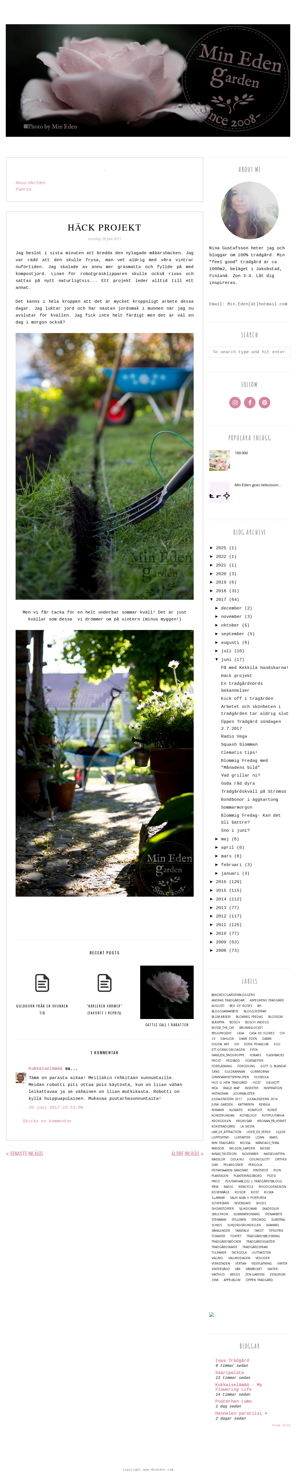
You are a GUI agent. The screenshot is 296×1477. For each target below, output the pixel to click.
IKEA (215, 1088)
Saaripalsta (229, 1373)
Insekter (251, 1088)
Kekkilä (264, 1104)
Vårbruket (254, 1269)
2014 (221, 899)
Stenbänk (219, 1219)
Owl (215, 1164)
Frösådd (233, 1060)
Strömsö (258, 1219)
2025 (221, 548)
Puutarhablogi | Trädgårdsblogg (253, 1181)
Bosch (235, 1022)
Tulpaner (219, 1252)
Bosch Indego (257, 1022)
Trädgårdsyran (255, 1247)
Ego (277, 1044)
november (231, 616)
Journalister (244, 1093)
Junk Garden (222, 1104)
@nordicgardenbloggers (233, 994)
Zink (215, 1280)
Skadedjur (270, 1208)
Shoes (261, 1203)
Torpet (235, 1236)
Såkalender (221, 1230)
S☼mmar (218, 1197)
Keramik (218, 1110)
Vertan (240, 1263)
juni (226, 659)
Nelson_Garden (242, 1148)
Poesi (271, 1175)
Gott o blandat (273, 1066)
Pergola (255, 1164)
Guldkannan (235, 1071)
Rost (255, 1192)
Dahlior (227, 1038)
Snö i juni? (235, 830)
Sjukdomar (248, 1208)
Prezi (216, 1181)
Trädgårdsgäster (260, 1241)
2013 (221, 908)
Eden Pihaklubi (256, 1044)
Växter (272, 1269)
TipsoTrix (276, 1230)
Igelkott (273, 1082)
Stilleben (239, 1219)
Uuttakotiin (261, 1252)
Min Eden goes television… (258, 484)
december (231, 608)
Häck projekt (236, 676)
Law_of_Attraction (226, 1132)
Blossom (275, 1016)
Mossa (245, 1143)
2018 (221, 591)
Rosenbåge (221, 1192)
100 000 (241, 452)
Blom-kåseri (221, 1016)
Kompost (255, 1110)
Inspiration (273, 1088)
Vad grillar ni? (240, 775)
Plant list (24, 189)
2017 (221, 599)
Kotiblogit (248, 1115)
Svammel (273, 1225)
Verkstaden (221, 1263)
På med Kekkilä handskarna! (255, 667)
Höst (257, 1082)
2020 (221, 574)
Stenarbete (273, 1214)
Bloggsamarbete (225, 1011)
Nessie (265, 1148)
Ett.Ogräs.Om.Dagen (228, 1049)
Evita (254, 1049)
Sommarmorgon (236, 807)
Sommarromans (246, 1214)
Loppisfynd (220, 1137)
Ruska (268, 1192)
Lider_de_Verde (259, 1132)
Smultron (220, 1214)
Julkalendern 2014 (262, 1099)
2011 (221, 925)
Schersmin (220, 1203)
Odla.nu (237, 1159)
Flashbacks (275, 1055)
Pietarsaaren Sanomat (230, 1170)
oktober (230, 625)
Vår (237, 1269)
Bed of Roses (241, 1005)
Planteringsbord (248, 1175)
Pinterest (260, 1170)
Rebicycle (246, 1186)
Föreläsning (222, 1066)
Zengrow (277, 1274)
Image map (231, 1088)
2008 (221, 950)
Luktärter (242, 1137)
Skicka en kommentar (47, 1121)
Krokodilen (221, 1121)
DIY (236, 1044)
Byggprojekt (222, 1033)
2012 (221, 916)
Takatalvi (242, 1230)
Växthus (218, 1274)
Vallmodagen (239, 1258)
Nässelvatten (274, 1154)
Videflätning (261, 1263)
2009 (221, 942)
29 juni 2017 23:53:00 (56, 1107)
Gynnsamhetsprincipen (230, 1077)
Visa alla (281, 1425)
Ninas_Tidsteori (224, 1154)
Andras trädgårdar (228, 1000)
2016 (221, 882)
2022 (221, 556)
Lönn (260, 1137)
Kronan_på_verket (271, 1121)
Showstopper (223, 1208)
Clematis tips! (239, 752)
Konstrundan (223, 1115)
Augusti (218, 1005)
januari (230, 873)
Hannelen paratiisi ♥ (241, 1413)
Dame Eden (248, 1038)
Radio (228, 1186)
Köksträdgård (223, 1126)
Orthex (281, 1159)
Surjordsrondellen (244, 1225)
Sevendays (242, 1203)
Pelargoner (233, 1164)
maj (225, 839)
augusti (230, 642)
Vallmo (217, 1258)
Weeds (235, 1274)
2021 (221, 565)
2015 (221, 890)
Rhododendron (272, 1186)
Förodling (246, 1066)
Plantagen (220, 1175)
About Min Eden (30, 182)
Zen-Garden (254, 1274)
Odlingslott (259, 1159)
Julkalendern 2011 (227, 1099)
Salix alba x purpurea (248, 1197)
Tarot (259, 1230)
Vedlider (263, 1258)
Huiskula (261, 1077)
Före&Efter (254, 1060)
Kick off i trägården (247, 698)
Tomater (218, 1236)
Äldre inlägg (185, 1153)
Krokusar (244, 1121)
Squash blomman (239, 744)
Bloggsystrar (255, 1011)
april (227, 847)
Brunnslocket (251, 1027)
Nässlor (218, 1159)
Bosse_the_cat (223, 1027)
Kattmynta (246, 1104)
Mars (273, 1137)
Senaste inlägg (26, 1153)
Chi (282, 1033)
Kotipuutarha (273, 1115)
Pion (277, 1170)
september (233, 634)
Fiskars (255, 1055)
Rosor (240, 1192)
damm (266, 1038)
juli (226, 651)
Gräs (215, 1071)
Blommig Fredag (249, 1016)
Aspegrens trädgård (267, 1000)
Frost (216, 1060)
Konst (272, 1110)
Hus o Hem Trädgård (229, 1082)
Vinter (282, 1263)
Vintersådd (221, 1269)
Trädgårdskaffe (224, 1247)
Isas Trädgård (232, 1360)
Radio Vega (234, 736)
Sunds (217, 1225)
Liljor (280, 1132)
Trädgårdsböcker (226, 1241)
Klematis (236, 1110)
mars (226, 856)
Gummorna (259, 1071)
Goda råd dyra (238, 783)
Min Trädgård (223, 1143)
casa (240, 1033)
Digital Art (220, 1044)
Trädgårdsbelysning (263, 1236)
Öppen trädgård (259, 1280)
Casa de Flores (261, 1033)
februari (231, 865)
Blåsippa (218, 1022)
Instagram (220, 1093)
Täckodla (239, 1252)
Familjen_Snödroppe (228, 1055)
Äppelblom (232, 1280)
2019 (221, 582)
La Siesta (247, 1126)
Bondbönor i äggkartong (249, 799)
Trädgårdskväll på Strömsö (253, 791)
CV (213, 1038)
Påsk (215, 1186)
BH (259, 1005)
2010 (221, 933)
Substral (278, 1219)
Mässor (218, 1148)
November (250, 1154)
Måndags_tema (267, 1143)
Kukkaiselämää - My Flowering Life (238, 1387)
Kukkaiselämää (45, 1068)
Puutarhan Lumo (233, 1401)
